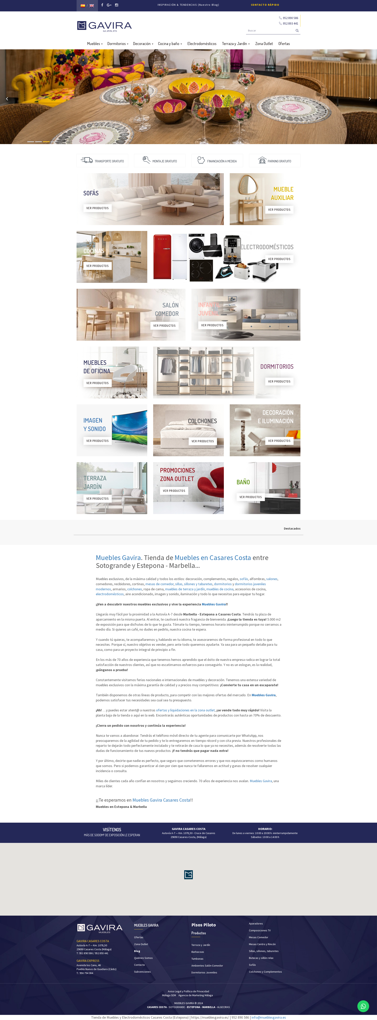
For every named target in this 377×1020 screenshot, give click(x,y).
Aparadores (256, 923)
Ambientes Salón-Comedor (207, 965)
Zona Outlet (264, 43)
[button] (188, 874)
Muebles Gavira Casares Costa (161, 800)
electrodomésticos (110, 594)
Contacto (139, 965)
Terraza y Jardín (235, 43)
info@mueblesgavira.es (269, 1017)
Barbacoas (197, 952)
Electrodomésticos (202, 43)
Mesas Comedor (258, 937)
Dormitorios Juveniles (204, 972)
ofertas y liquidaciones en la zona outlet (185, 710)
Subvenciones (142, 971)
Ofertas (284, 43)
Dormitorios (116, 43)
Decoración (142, 43)
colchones (134, 589)
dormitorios (223, 584)
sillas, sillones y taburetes (193, 584)
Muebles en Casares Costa (213, 557)
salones (271, 579)
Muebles (94, 43)
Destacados (292, 528)
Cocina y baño (169, 43)
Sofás (252, 965)
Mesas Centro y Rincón (262, 944)
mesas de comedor (159, 584)
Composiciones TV (260, 930)
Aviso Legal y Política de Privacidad (188, 991)
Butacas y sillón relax (261, 958)
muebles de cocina (219, 589)
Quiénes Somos (143, 958)
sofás (244, 579)
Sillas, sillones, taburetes (264, 951)
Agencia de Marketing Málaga (195, 995)
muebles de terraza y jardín (185, 589)
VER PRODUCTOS (97, 208)
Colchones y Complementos (265, 971)
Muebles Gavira (118, 557)
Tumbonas (197, 958)
